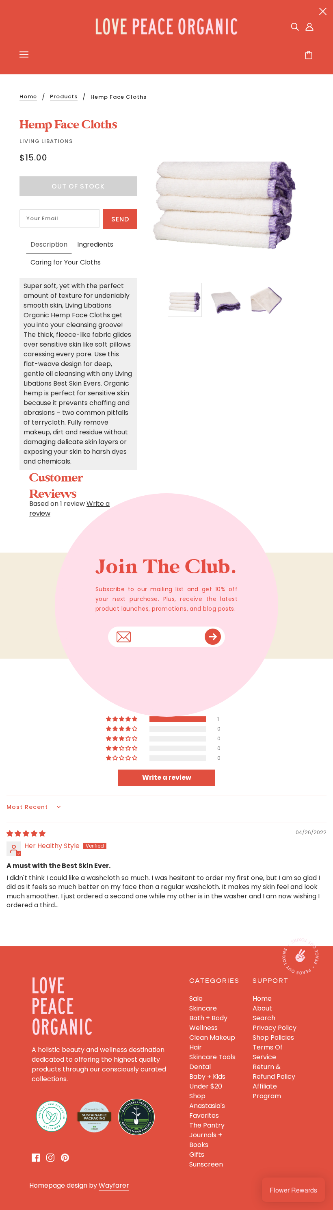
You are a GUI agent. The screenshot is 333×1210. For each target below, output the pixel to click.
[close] (323, 11)
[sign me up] (213, 637)
